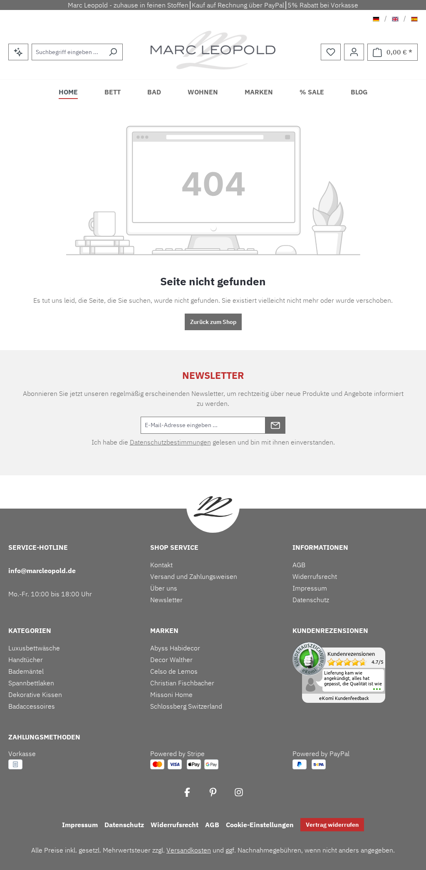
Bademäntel (26, 671)
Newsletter (166, 600)
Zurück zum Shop (213, 322)
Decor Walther (171, 659)
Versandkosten (188, 850)
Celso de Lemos (174, 671)
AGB (298, 565)
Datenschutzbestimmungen (170, 442)
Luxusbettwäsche (34, 648)
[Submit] (275, 425)
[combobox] (68, 52)
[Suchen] (113, 52)
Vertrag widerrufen (332, 824)
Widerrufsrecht (314, 576)
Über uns (163, 588)
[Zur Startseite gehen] (212, 50)
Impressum (309, 588)
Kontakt (161, 565)
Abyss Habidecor (175, 648)
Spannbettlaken (31, 683)
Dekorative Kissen (35, 694)
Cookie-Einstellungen (260, 825)
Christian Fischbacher (182, 683)
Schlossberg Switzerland (186, 706)
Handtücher (25, 659)
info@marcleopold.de (42, 570)
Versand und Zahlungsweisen (193, 576)
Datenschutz (310, 600)
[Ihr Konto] (354, 52)
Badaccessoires (31, 706)
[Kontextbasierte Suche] (18, 52)
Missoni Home (171, 694)
